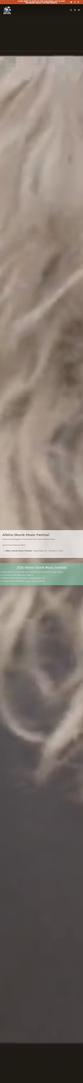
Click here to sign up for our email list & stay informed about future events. (41, 2)
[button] (79, 10)
